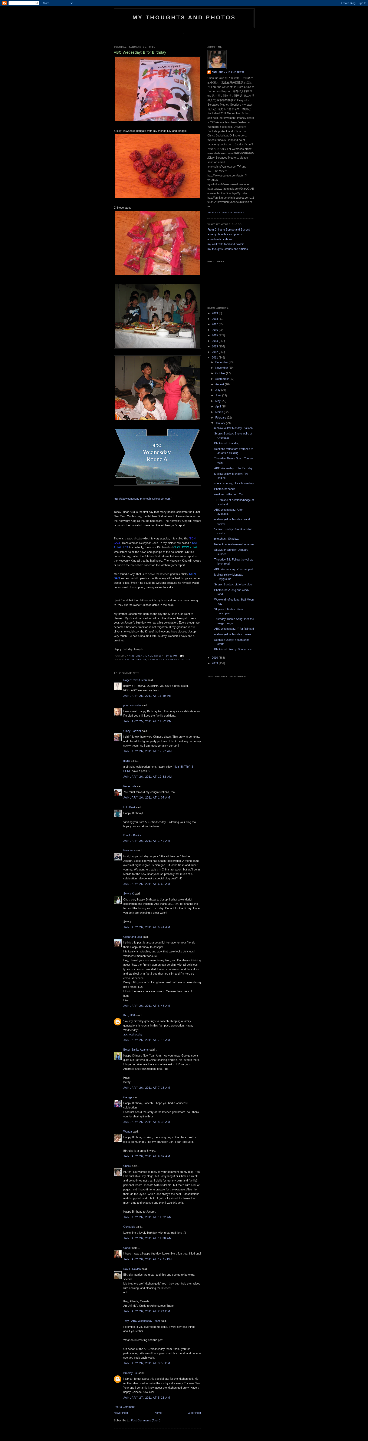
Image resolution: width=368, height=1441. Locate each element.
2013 (215, 346)
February (221, 417)
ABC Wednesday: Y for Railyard (234, 628)
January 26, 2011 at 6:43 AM (146, 1005)
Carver (127, 1247)
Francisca (129, 850)
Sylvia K (128, 893)
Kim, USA (129, 1015)
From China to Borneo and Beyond (228, 229)
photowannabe (132, 705)
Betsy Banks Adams (136, 1049)
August (220, 384)
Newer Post (121, 1412)
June (218, 395)
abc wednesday (132, 1034)
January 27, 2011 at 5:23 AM (146, 1397)
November (222, 367)
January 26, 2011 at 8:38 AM (146, 1122)
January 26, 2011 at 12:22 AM (147, 751)
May (218, 401)
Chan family (156, 659)
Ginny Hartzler (132, 731)
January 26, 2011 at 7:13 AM (146, 1040)
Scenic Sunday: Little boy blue (233, 584)
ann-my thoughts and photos (225, 234)
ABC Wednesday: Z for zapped (233, 569)
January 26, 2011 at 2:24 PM (146, 1311)
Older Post (194, 1412)
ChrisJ (127, 1165)
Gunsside (129, 1226)
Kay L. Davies (132, 1268)
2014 (215, 341)
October (220, 373)
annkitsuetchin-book (219, 239)
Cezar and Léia (132, 936)
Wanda (127, 1131)
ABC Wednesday (135, 659)
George (127, 1097)
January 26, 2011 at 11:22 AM (147, 1217)
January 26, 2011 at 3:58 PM (146, 1363)
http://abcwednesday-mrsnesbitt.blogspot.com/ (142, 498)
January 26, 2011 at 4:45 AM (146, 884)
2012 (215, 352)
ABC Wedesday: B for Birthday (233, 468)
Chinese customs (178, 659)
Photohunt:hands (224, 488)
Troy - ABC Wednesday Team (141, 1320)
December (222, 362)
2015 (215, 335)
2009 (215, 663)
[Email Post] (181, 656)
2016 (215, 329)
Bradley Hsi (130, 1373)
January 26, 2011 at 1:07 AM (146, 797)
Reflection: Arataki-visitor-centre (234, 544)
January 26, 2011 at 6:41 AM (146, 927)
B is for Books (132, 835)
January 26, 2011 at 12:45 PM (147, 1259)
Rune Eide (129, 786)
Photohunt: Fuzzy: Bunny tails (233, 649)
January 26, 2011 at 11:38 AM (147, 1238)
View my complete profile (225, 212)
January (220, 423)
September (222, 378)
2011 (215, 357)
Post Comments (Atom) (145, 1420)
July (218, 389)
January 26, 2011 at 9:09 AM (146, 1156)
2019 (215, 313)
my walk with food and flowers (225, 244)
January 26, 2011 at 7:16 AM (146, 1087)
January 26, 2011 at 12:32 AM (147, 776)
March (219, 412)
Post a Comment (124, 1406)
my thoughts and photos (184, 17)
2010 (215, 657)
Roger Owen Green (135, 680)
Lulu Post (129, 807)
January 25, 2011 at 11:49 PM (147, 695)
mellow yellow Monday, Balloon (233, 428)
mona (126, 760)
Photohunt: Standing (226, 443)
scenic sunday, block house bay (234, 483)
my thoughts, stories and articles (227, 249)
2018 (215, 318)
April (218, 406)
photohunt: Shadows (226, 538)
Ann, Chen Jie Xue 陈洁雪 (145, 656)
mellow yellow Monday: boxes (232, 634)
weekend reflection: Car (228, 494)
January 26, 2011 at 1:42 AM (146, 840)
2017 (215, 324)
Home (158, 1412)
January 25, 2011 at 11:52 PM (147, 721)
